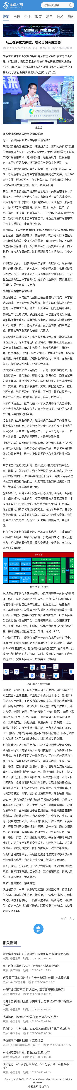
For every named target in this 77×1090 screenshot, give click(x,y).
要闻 (6, 17)
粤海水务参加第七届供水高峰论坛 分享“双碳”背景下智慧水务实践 (37, 1003)
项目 (49, 17)
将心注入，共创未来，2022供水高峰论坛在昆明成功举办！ (38, 1028)
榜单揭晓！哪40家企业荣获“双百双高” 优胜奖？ (31, 1016)
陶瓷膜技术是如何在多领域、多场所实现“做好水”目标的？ (37, 953)
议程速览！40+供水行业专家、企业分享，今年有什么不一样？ (37, 1066)
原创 (71, 17)
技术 (60, 17)
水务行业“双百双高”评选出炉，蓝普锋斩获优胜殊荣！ (34, 989)
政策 (38, 17)
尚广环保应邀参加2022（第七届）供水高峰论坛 (31, 965)
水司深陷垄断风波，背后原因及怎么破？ (27, 1052)
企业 (27, 17)
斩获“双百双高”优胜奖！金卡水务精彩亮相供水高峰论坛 (36, 977)
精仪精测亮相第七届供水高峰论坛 (23, 1040)
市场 (17, 17)
